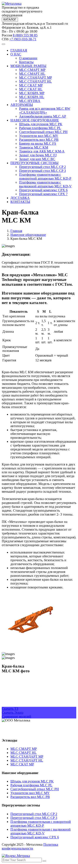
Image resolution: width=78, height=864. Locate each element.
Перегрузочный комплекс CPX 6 (43, 190)
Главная (16, 231)
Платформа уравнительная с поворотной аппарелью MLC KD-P (45, 176)
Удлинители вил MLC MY (38, 136)
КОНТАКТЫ (20, 202)
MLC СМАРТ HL (32, 73)
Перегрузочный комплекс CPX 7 (43, 194)
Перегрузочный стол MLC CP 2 (42, 167)
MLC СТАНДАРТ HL (35, 81)
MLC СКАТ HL (30, 89)
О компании (28, 58)
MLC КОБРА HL (31, 97)
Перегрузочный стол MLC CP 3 (42, 170)
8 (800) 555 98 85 (25, 35)
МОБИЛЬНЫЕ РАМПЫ (28, 66)
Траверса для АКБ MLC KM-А (42, 151)
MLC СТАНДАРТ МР (35, 77)
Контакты (26, 62)
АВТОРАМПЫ (21, 105)
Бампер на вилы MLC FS (37, 143)
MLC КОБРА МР (31, 93)
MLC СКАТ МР (31, 85)
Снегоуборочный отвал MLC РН (43, 132)
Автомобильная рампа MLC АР (42, 116)
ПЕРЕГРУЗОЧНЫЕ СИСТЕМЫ (34, 163)
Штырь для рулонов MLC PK (40, 124)
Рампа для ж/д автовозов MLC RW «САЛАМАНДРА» (44, 110)
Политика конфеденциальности (30, 846)
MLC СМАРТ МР (32, 70)
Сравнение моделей (16, 716)
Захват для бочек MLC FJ (38, 155)
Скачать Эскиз (12, 712)
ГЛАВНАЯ (18, 50)
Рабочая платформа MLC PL (40, 128)
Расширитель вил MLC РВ (38, 139)
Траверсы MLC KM (33, 147)
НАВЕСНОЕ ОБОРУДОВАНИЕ (34, 120)
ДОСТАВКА (20, 198)
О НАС (15, 54)
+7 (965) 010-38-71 (22, 39)
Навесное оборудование (28, 235)
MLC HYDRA (29, 101)
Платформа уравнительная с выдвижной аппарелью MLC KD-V (45, 184)
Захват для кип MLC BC (37, 159)
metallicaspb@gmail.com (19, 732)
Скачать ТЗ (10, 708)
